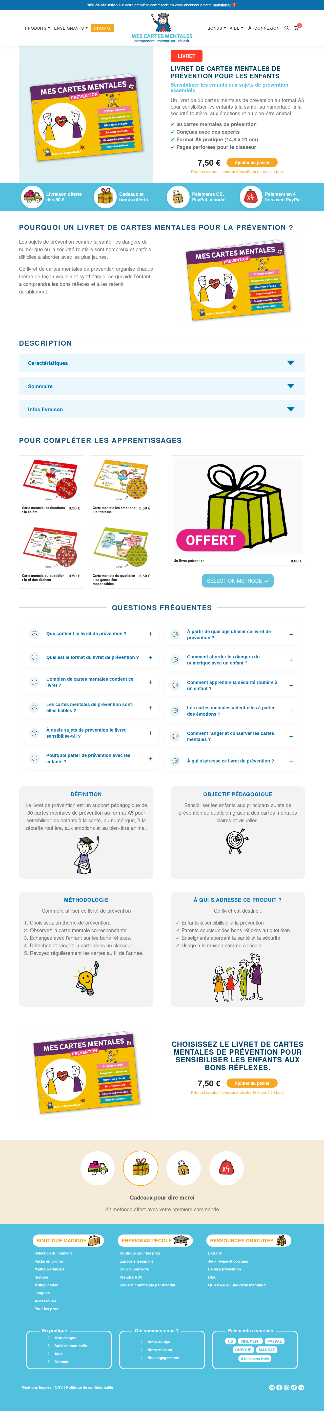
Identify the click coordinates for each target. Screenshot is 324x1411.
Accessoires (45, 1301)
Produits (36, 28)
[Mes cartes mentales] (162, 27)
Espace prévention (224, 1269)
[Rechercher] (286, 28)
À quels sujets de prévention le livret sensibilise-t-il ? (92, 733)
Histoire (41, 1277)
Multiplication (46, 1285)
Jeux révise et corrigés (228, 1261)
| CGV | (59, 1387)
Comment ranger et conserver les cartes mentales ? (232, 736)
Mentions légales (36, 1387)
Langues (42, 1293)
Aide (235, 28)
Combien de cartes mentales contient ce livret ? (92, 682)
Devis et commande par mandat (147, 1285)
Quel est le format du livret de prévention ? (92, 657)
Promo (102, 28)
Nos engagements (163, 1357)
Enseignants (69, 28)
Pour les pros (46, 1308)
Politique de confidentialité (89, 1387)
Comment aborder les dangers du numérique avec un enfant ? (232, 659)
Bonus (215, 28)
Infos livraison (45, 409)
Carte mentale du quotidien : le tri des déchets (43, 578)
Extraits (215, 1253)
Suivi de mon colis (70, 1345)
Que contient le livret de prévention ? (92, 634)
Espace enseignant (136, 1261)
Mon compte (65, 1338)
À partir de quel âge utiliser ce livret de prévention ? (232, 634)
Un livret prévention (189, 561)
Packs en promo (48, 1261)
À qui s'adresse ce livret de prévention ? (232, 761)
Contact (61, 1361)
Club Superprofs (134, 1269)
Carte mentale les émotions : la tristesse (114, 510)
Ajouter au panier (252, 162)
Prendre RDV (131, 1277)
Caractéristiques (48, 362)
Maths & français (49, 1269)
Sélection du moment (53, 1253)
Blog (212, 1277)
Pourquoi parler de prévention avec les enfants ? (92, 758)
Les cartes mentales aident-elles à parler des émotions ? (232, 710)
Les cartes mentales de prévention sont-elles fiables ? (92, 707)
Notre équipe (158, 1342)
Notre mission (159, 1350)
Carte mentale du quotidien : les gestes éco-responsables (114, 580)
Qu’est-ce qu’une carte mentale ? (237, 1285)
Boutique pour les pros (139, 1253)
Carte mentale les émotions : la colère (43, 510)
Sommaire (40, 386)
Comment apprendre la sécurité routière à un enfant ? (232, 685)
